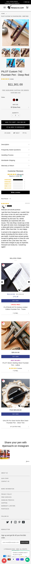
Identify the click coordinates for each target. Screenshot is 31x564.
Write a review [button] (15, 192)
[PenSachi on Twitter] (7, 522)
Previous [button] (4, 32)
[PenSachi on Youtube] (23, 522)
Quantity (15, 112)
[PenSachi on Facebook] (11, 522)
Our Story (5, 478)
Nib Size (15, 104)
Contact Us (5, 481)
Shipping (4, 503)
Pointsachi (5, 509)
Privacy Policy (6, 494)
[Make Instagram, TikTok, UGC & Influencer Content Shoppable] (28, 462)
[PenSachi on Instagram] (15, 522)
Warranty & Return (8, 506)
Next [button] (26, 32)
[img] (5, 203)
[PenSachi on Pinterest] (19, 522)
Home (3, 13)
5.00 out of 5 (20, 174)
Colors (3, 97)
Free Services (6, 497)
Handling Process (7, 500)
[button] (5, 79)
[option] (15, 32)
